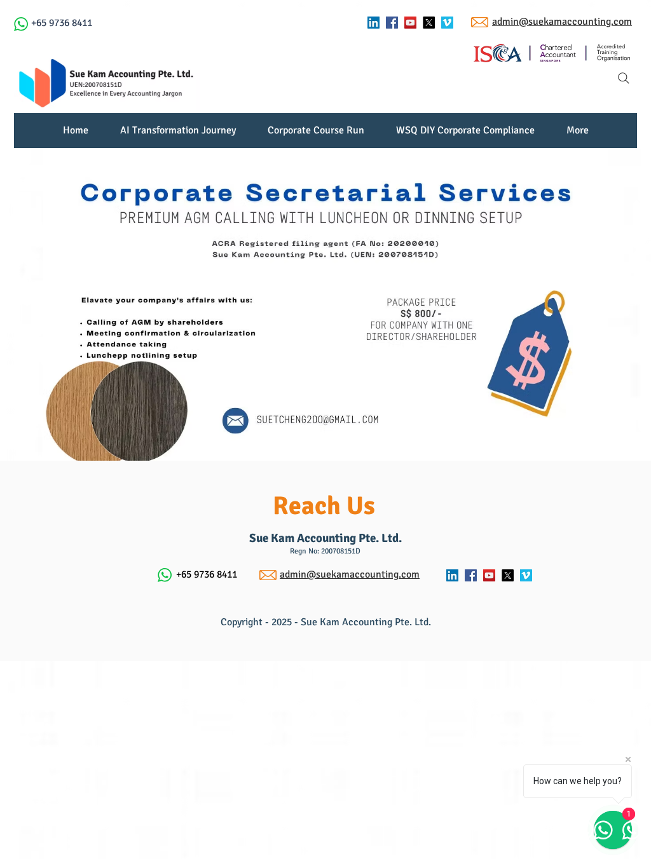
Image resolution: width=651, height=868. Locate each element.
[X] (429, 23)
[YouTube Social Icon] (410, 23)
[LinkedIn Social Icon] (373, 23)
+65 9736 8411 (61, 23)
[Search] (623, 78)
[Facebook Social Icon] (392, 23)
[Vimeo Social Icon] (447, 23)
